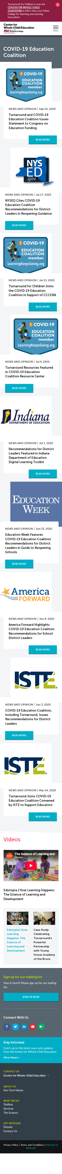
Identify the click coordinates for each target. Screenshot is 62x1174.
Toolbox (8, 1104)
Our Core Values (13, 1090)
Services (8, 1108)
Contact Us (10, 1131)
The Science (10, 1112)
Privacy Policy (11, 1145)
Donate (7, 1127)
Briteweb (31, 1148)
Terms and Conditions (32, 1145)
